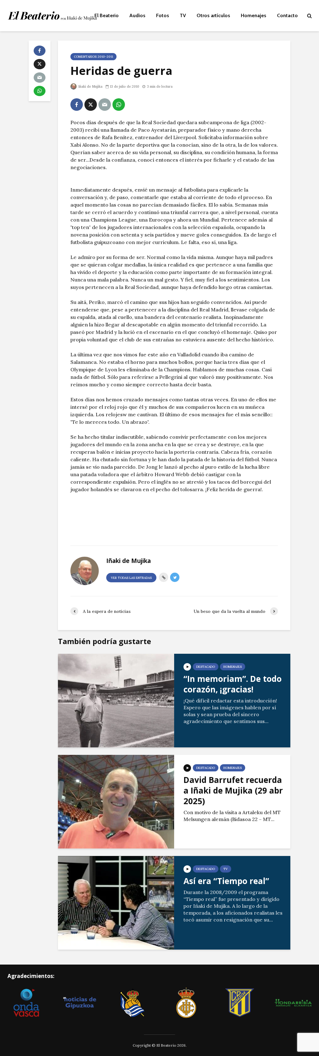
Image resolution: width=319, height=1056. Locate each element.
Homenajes (253, 15)
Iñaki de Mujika (89, 86)
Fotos (162, 15)
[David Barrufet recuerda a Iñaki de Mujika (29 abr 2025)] (116, 801)
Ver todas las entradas (131, 578)
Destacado (205, 667)
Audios (137, 15)
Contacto (287, 15)
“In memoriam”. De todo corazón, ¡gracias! (232, 684)
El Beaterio (106, 15)
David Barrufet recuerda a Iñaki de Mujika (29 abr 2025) (233, 790)
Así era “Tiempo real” (226, 881)
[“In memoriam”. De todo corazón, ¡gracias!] (116, 700)
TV (183, 15)
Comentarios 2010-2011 (93, 57)
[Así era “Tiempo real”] (116, 902)
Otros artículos (213, 15)
